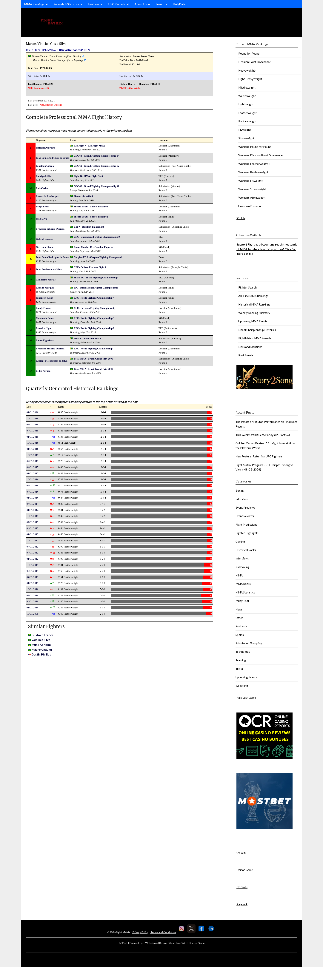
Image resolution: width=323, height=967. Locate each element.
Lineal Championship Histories (257, 329)
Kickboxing (242, 567)
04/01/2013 (33, 528)
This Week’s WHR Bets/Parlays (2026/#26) (263, 435)
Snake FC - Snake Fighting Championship (96, 277)
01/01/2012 (33, 558)
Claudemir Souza (45, 318)
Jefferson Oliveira (53, 104)
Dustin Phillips (41, 654)
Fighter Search (247, 287)
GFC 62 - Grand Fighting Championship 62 (96, 165)
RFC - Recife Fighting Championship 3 (94, 318)
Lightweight (245, 104)
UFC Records (116, 4)
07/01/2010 (33, 595)
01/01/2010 (33, 607)
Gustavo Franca (42, 635)
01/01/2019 (33, 436)
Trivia (239, 668)
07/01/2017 (33, 461)
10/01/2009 (33, 613)
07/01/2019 (33, 424)
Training (241, 660)
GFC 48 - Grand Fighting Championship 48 (96, 186)
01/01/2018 (33, 449)
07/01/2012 (33, 546)
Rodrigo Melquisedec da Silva (51, 360)
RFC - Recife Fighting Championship (93, 348)
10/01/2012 (33, 540)
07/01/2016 (33, 485)
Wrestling (242, 685)
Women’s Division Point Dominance (260, 155)
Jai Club (123, 943)
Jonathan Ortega (45, 165)
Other (239, 617)
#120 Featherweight (129, 88)
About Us (140, 4)
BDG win (241, 887)
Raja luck (241, 904)
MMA (239, 575)
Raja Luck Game (246, 697)
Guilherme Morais (46, 279)
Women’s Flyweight (250, 180)
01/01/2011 (33, 583)
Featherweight (247, 113)
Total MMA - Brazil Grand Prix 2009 (93, 358)
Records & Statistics (66, 4)
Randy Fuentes (43, 308)
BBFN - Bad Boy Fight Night (89, 226)
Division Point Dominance (254, 62)
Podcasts (241, 626)
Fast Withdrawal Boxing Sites (157, 943)
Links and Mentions (250, 346)
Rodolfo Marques (45, 287)
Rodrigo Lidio (43, 176)
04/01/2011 (33, 577)
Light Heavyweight (250, 79)
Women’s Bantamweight (253, 172)
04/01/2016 (33, 491)
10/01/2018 (33, 442)
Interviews (242, 558)
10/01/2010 (33, 589)
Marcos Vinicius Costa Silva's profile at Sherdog (56, 56)
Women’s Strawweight (252, 189)
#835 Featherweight (38, 88)
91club (240, 218)
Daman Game (244, 870)
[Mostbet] (264, 828)
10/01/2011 (33, 565)
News (239, 609)
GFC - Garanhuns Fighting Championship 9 (97, 236)
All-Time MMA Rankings (253, 295)
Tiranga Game (196, 943)
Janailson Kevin (44, 297)
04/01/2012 (33, 552)
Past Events (245, 355)
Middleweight (247, 87)
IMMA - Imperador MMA (87, 338)
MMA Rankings (34, 4)
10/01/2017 (33, 455)
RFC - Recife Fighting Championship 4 (94, 297)
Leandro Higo (43, 328)
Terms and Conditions (163, 932)
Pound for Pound (248, 53)
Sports (240, 634)
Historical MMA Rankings (254, 304)
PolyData (179, 4)
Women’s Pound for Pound (254, 146)
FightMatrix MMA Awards (254, 338)
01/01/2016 (33, 497)
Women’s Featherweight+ (254, 163)
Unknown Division (249, 206)
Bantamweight (247, 121)
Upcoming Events (246, 677)
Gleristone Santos (45, 247)
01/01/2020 (33, 412)
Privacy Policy (140, 932)
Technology (243, 651)
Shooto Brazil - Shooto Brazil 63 (91, 206)
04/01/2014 (33, 503)
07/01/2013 (33, 522)
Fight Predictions (246, 524)
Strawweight (246, 138)
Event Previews (245, 507)
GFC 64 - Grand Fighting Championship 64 (96, 155)
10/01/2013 (33, 516)
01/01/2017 (33, 473)
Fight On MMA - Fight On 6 (88, 176)
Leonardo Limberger (47, 196)
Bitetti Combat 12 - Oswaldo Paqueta (93, 247)
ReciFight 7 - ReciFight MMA (89, 145)
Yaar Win (181, 943)
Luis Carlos (42, 188)
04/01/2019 (33, 430)
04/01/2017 (33, 467)
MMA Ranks (243, 583)
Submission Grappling (249, 643)
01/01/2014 (33, 510)
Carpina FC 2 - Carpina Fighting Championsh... (99, 257)
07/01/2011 (33, 571)
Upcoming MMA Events (252, 321)
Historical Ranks (246, 550)
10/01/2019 (33, 418)
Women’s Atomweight (251, 197)
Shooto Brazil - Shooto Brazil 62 (91, 216)
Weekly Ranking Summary (254, 312)
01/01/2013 (33, 534)
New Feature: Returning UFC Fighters (259, 456)
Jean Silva (41, 218)
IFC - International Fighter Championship (96, 287)
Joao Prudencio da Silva (49, 269)
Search (160, 4)
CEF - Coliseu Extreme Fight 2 (90, 267)
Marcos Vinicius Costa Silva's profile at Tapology (58, 60)
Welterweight (247, 96)
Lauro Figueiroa (45, 340)
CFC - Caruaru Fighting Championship (94, 308)
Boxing (240, 490)
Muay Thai (242, 600)
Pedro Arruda (43, 370)
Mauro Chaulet (41, 649)
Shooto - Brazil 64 (83, 196)
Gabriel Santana (44, 238)
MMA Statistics (245, 592)
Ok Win (241, 852)
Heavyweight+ (247, 70)
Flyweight (244, 129)
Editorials (242, 499)
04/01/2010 (33, 601)
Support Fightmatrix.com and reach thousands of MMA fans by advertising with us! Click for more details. (266, 249)
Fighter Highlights (247, 533)
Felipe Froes (42, 206)
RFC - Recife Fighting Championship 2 (94, 328)
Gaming (240, 541)
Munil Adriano (41, 644)
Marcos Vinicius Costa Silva (46, 44)
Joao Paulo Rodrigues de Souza (52, 157)
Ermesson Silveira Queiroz (50, 228)
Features (93, 4)
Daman (134, 943)
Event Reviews (245, 516)
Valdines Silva (40, 639)
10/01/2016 (33, 479)
